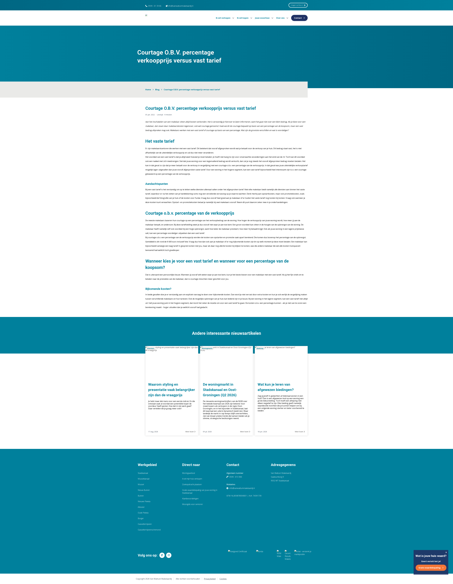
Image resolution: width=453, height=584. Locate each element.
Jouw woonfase (262, 18)
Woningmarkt (207, 348)
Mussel (141, 484)
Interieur (150, 348)
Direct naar (191, 465)
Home (148, 89)
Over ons (280, 18)
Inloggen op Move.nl (297, 5)
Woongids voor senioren (192, 504)
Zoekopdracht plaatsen (192, 484)
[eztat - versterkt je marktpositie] (302, 555)
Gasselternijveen (145, 524)
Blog (157, 89)
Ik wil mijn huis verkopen (192, 478)
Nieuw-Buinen (144, 490)
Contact (298, 18)
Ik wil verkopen (223, 18)
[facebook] (162, 555)
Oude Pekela (143, 512)
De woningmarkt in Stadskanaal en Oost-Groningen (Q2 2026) (220, 389)
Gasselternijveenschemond (149, 529)
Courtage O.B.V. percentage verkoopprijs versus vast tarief (192, 89)
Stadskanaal (143, 473)
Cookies (223, 579)
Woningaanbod (188, 473)
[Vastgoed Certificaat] (240, 555)
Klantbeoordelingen (190, 498)
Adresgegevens (283, 465)
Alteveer (141, 507)
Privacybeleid (210, 579)
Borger (141, 518)
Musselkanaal (143, 478)
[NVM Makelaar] (279, 555)
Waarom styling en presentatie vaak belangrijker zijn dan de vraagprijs (171, 389)
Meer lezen (189, 431)
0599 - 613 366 (235, 477)
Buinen (141, 495)
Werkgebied (147, 465)
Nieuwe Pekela (144, 501)
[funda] (264, 555)
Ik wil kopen (243, 18)
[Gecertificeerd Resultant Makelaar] (288, 555)
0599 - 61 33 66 (154, 6)
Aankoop (260, 348)
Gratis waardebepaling (429, 567)
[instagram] (168, 555)
